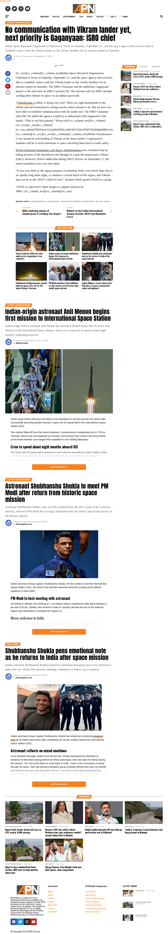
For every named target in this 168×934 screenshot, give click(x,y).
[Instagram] (27, 921)
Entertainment (69, 16)
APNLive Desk (22, 343)
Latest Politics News (95, 898)
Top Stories (90, 895)
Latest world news (93, 905)
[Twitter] (20, 921)
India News (44, 16)
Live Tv (113, 16)
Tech (81, 16)
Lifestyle (100, 16)
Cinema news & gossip (95, 908)
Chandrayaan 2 (26, 102)
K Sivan (100, 201)
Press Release (92, 902)
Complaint (52, 911)
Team (50, 895)
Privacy (51, 908)
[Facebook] (13, 921)
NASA (107, 201)
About (50, 891)
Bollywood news (93, 911)
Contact (51, 902)
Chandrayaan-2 (39, 201)
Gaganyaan (54, 201)
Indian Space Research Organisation (77, 201)
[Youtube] (33, 921)
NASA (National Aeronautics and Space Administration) (49, 150)
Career (51, 898)
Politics (55, 16)
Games (125, 16)
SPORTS (90, 16)
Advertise (52, 905)
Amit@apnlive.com (24, 524)
